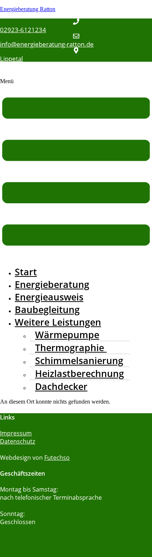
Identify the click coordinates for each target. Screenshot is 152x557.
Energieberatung (52, 284)
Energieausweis (49, 297)
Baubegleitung (47, 309)
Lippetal (11, 58)
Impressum (16, 433)
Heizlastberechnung (79, 373)
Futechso (57, 458)
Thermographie (71, 347)
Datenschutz (17, 441)
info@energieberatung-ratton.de (47, 44)
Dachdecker (61, 386)
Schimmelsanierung (79, 360)
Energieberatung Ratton (27, 9)
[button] (76, 168)
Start (26, 271)
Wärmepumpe (67, 334)
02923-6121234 (23, 30)
